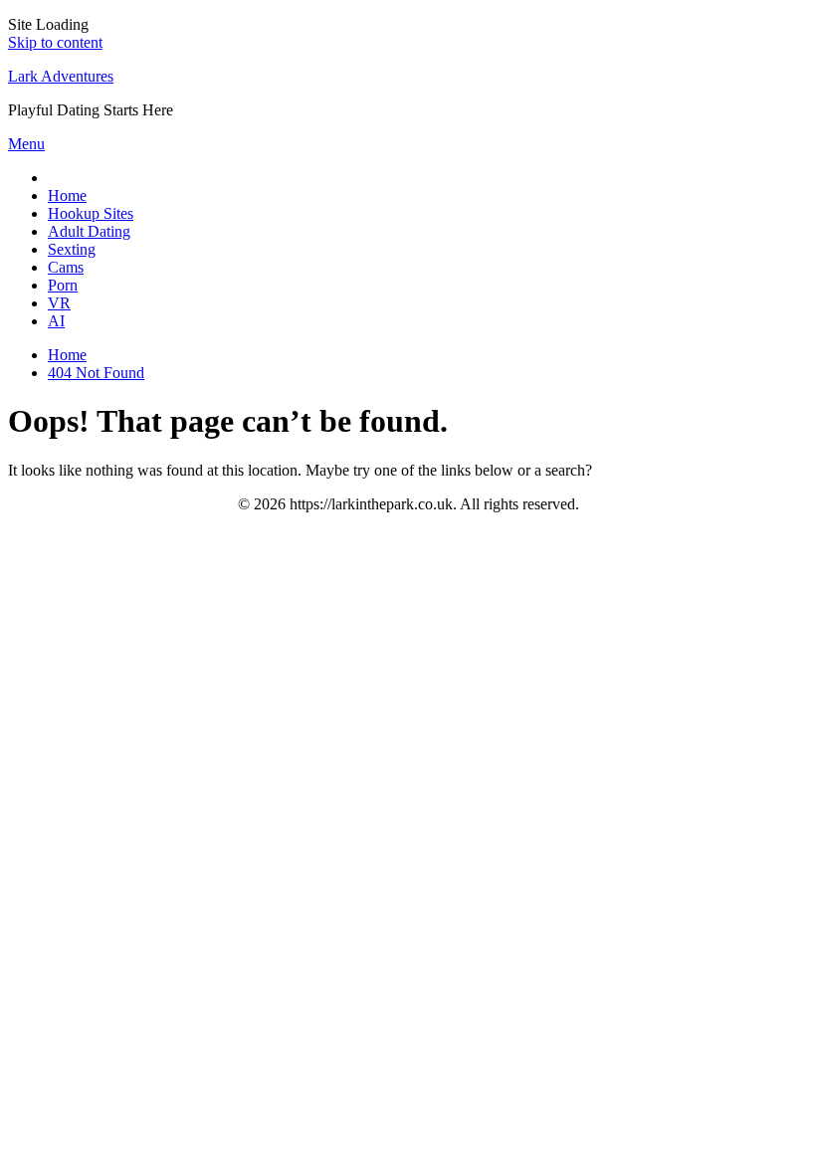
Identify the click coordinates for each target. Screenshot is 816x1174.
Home (67, 195)
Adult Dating (89, 231)
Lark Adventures (60, 76)
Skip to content (55, 42)
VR (59, 302)
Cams (66, 267)
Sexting (72, 249)
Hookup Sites (90, 213)
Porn (63, 285)
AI (56, 320)
